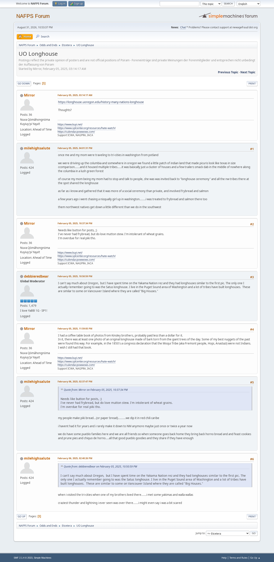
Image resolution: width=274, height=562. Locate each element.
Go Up (21, 516)
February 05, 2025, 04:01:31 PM (75, 148)
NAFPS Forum (33, 16)
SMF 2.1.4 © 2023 (23, 557)
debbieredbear (36, 276)
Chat (183, 27)
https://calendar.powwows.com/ (76, 132)
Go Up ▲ (255, 557)
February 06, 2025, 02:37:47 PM (75, 381)
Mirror (29, 95)
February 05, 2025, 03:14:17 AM (75, 95)
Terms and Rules (238, 557)
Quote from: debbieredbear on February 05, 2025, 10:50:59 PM (100, 466)
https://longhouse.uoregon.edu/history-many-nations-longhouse (101, 102)
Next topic (247, 72)
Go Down (24, 83)
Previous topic (228, 72)
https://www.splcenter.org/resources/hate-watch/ (87, 128)
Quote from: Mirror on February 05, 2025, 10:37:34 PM (96, 390)
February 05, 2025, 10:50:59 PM (75, 276)
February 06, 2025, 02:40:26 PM (75, 458)
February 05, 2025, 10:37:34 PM (75, 223)
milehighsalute (37, 148)
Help (224, 557)
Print (252, 83)
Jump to (200, 533)
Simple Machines (42, 557)
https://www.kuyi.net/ (70, 124)
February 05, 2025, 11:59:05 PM (75, 328)
